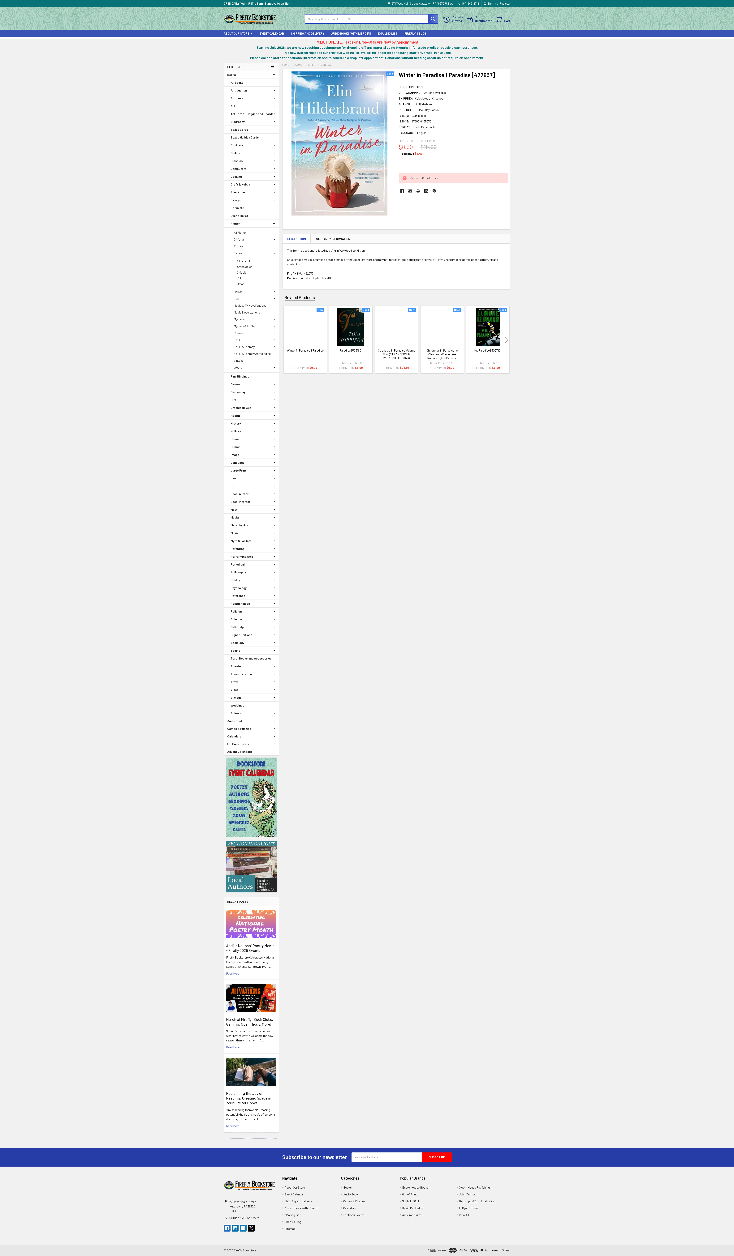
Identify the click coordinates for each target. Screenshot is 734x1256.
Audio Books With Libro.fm (351, 33)
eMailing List (388, 33)
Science (236, 619)
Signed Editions (241, 635)
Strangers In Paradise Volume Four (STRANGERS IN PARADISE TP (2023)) (396, 354)
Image (235, 454)
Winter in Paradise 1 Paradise (305, 350)
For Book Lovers (238, 744)
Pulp (240, 278)
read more (233, 973)
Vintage (239, 360)
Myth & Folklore (241, 541)
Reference (238, 595)
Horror (238, 291)
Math (234, 509)
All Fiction (240, 232)
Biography (238, 121)
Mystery (239, 319)
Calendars (234, 736)
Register (504, 3)
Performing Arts (242, 556)
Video (235, 689)
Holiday (236, 431)
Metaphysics (239, 525)
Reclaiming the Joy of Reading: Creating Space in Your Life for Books (248, 1098)
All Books (237, 82)
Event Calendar (272, 33)
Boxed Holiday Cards (245, 137)
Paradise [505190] (351, 350)
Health (235, 415)
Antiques (237, 98)
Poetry (235, 580)
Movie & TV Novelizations (250, 305)
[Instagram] (235, 1228)
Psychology (239, 588)
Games (235, 384)
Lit (233, 486)
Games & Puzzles (239, 728)
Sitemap (290, 1228)
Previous (286, 340)
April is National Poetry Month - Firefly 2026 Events (250, 948)
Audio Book (235, 721)
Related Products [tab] (300, 297)
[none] (339, 143)
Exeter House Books (415, 1187)
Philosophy (238, 572)
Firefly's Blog (415, 33)
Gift (233, 400)
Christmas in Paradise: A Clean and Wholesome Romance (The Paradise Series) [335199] (442, 356)
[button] (251, 797)
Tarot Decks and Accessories (251, 658)
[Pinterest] (434, 190)
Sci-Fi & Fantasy (244, 346)
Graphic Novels (241, 407)
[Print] (418, 190)
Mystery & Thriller (244, 326)
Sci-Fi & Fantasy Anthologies (252, 353)
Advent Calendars (239, 751)
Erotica (238, 246)
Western (239, 367)
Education (238, 192)
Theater (236, 666)
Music (235, 533)
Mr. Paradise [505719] (488, 350)
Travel (235, 682)
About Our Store (236, 33)
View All (464, 1215)
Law (233, 478)
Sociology (237, 642)
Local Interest (240, 501)
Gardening (238, 392)
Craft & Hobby (240, 184)
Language (237, 462)
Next (506, 340)
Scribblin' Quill (410, 1201)
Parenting (237, 548)
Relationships (240, 603)
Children (236, 153)
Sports (235, 650)
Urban (240, 284)
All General (243, 261)
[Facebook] (402, 190)
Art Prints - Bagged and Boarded (253, 114)
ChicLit (241, 272)
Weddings (237, 705)
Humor (235, 447)
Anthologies (244, 266)
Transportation (241, 674)
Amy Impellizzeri (412, 1215)
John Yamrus (467, 1194)
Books (231, 74)
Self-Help (237, 627)
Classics (237, 161)
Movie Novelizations (247, 312)
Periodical (238, 564)
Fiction (235, 223)
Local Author (239, 494)
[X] (251, 1228)
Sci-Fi (237, 340)
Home (235, 439)
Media (235, 517)
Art (233, 106)
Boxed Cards (239, 129)
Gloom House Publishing (474, 1187)
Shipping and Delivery (307, 33)
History (236, 423)
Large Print (238, 470)
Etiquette (237, 208)
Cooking (236, 176)
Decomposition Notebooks (476, 1201)
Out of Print (409, 1194)
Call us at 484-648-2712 (244, 1218)
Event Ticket (239, 215)
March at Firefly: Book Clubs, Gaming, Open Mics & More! (249, 1021)
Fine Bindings (240, 376)
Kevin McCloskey (413, 1208)
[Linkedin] (426, 190)
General (238, 253)
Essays (236, 200)
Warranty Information (332, 239)
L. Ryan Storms (468, 1208)
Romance (240, 333)
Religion (236, 611)
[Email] (410, 190)
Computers (238, 168)
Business (237, 145)
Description (296, 239)
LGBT (237, 298)
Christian (239, 239)
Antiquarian (239, 90)
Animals (236, 713)
